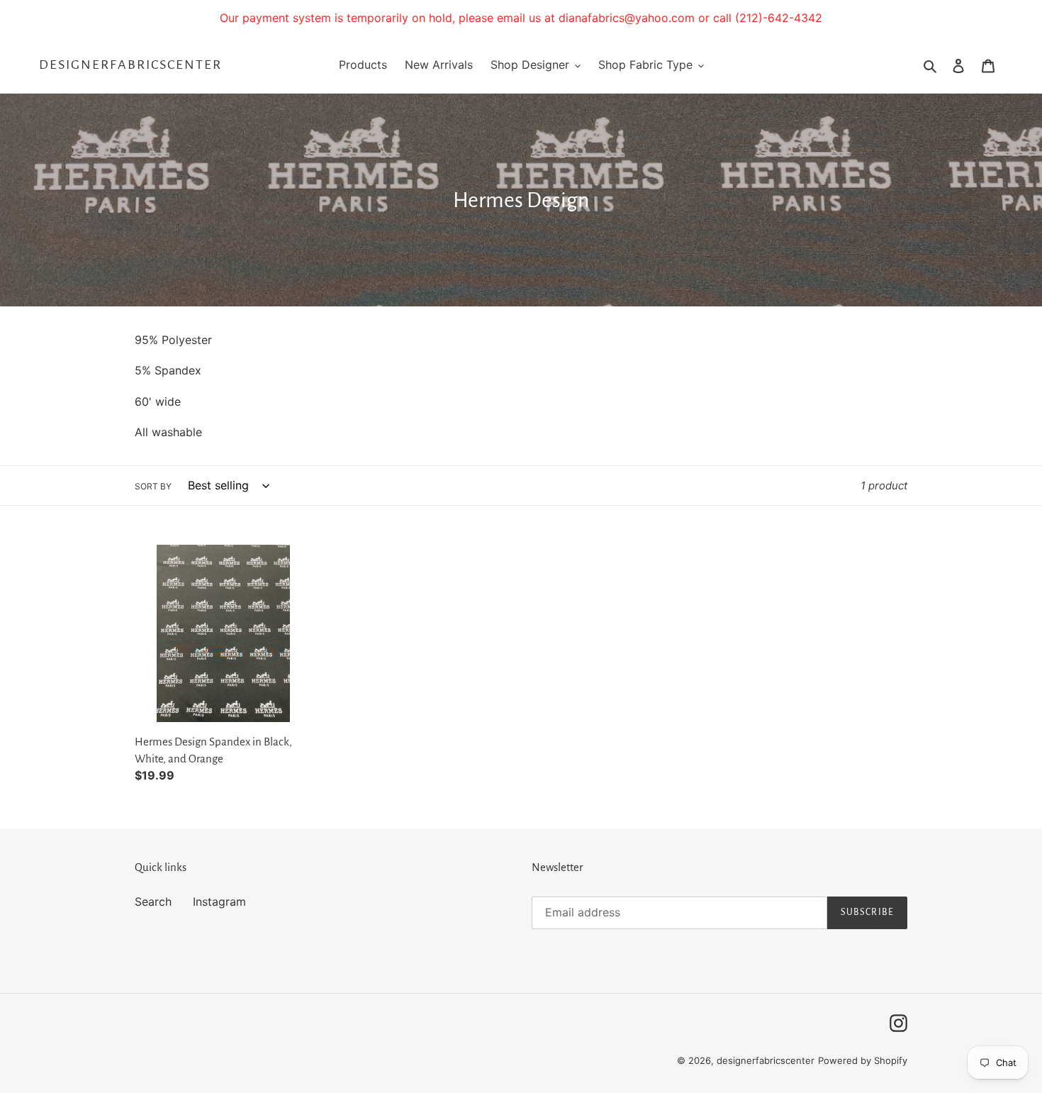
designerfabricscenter (130, 64)
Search (153, 901)
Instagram (219, 901)
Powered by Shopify (862, 1060)
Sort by (153, 486)
